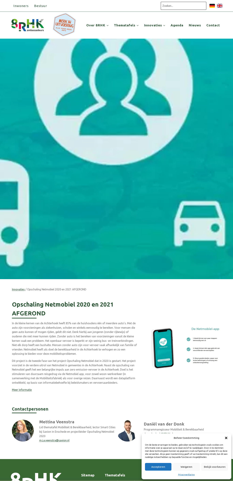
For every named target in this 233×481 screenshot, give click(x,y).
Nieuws (195, 25)
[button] (226, 438)
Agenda (177, 25)
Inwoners (21, 6)
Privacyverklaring (186, 475)
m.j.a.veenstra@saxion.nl (54, 440)
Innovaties (18, 289)
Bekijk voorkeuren (214, 466)
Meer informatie (22, 389)
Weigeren (186, 466)
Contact (213, 25)
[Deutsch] (212, 7)
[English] (219, 7)
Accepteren (158, 466)
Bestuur (40, 6)
